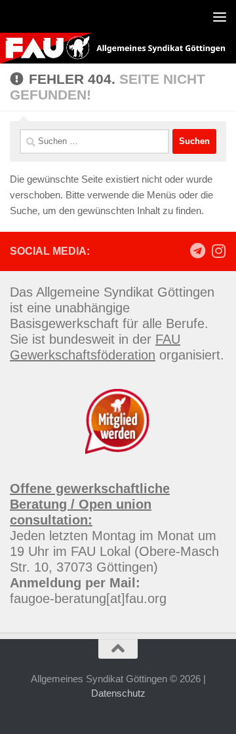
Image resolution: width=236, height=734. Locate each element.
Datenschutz (118, 693)
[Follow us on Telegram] (197, 251)
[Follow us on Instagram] (218, 251)
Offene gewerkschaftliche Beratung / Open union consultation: (90, 504)
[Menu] (219, 16)
